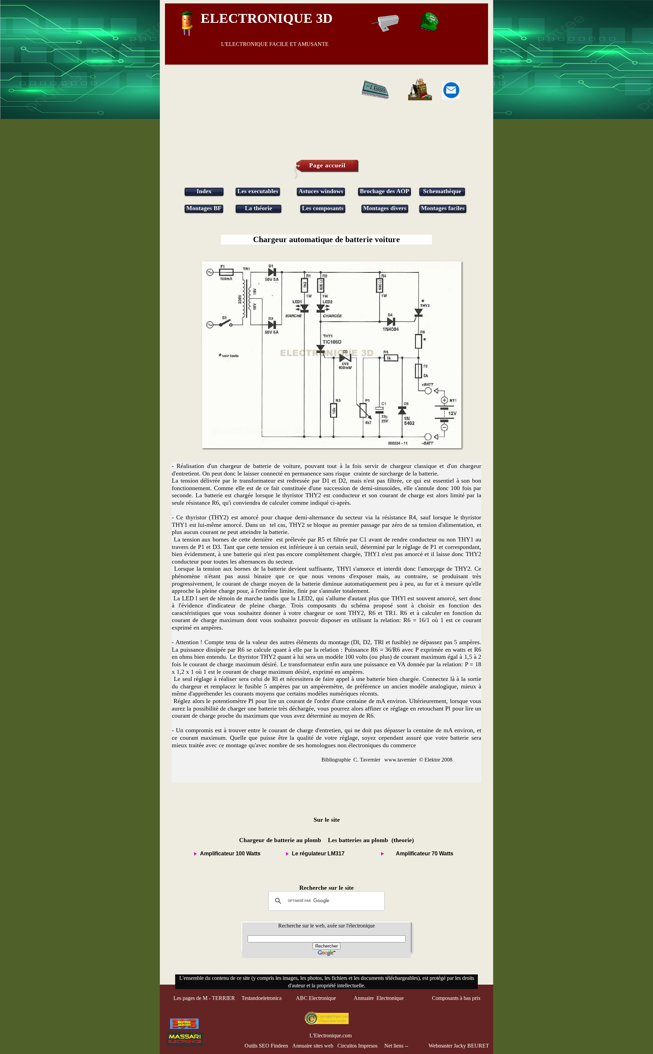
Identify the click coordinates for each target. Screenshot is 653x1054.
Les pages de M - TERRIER (204, 998)
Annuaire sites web (312, 1046)
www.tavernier (400, 760)
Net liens (393, 1046)
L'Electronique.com (330, 1035)
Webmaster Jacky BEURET (459, 1046)
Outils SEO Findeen (266, 1046)
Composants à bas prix (456, 998)
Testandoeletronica (262, 998)
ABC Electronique (316, 998)
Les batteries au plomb (358, 840)
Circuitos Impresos (357, 1046)
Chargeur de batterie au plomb (280, 840)
